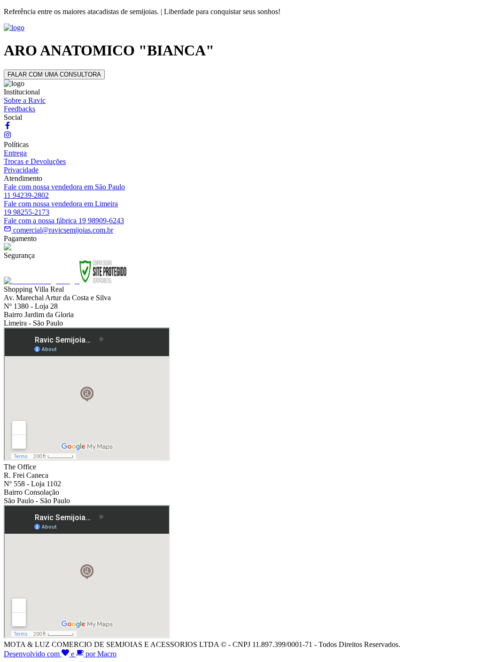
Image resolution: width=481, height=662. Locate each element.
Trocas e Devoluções (35, 161)
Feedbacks (19, 109)
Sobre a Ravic (25, 100)
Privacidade (21, 170)
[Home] (14, 27)
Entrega (15, 153)
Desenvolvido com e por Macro (60, 654)
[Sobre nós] (7, 127)
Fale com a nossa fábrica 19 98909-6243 (64, 221)
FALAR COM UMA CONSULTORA (54, 74)
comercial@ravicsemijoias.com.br (63, 230)
